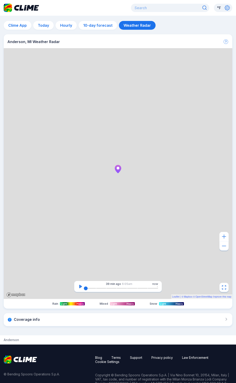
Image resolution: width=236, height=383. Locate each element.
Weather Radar (137, 25)
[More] (226, 41)
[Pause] (80, 286)
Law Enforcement (195, 358)
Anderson (11, 340)
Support (136, 358)
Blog (98, 358)
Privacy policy (162, 358)
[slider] (86, 288)
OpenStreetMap (203, 296)
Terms (116, 358)
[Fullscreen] (224, 287)
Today (43, 25)
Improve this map (222, 296)
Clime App (17, 25)
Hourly (66, 25)
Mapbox (188, 296)
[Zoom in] (224, 236)
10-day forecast (97, 25)
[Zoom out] (224, 246)
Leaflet (176, 296)
